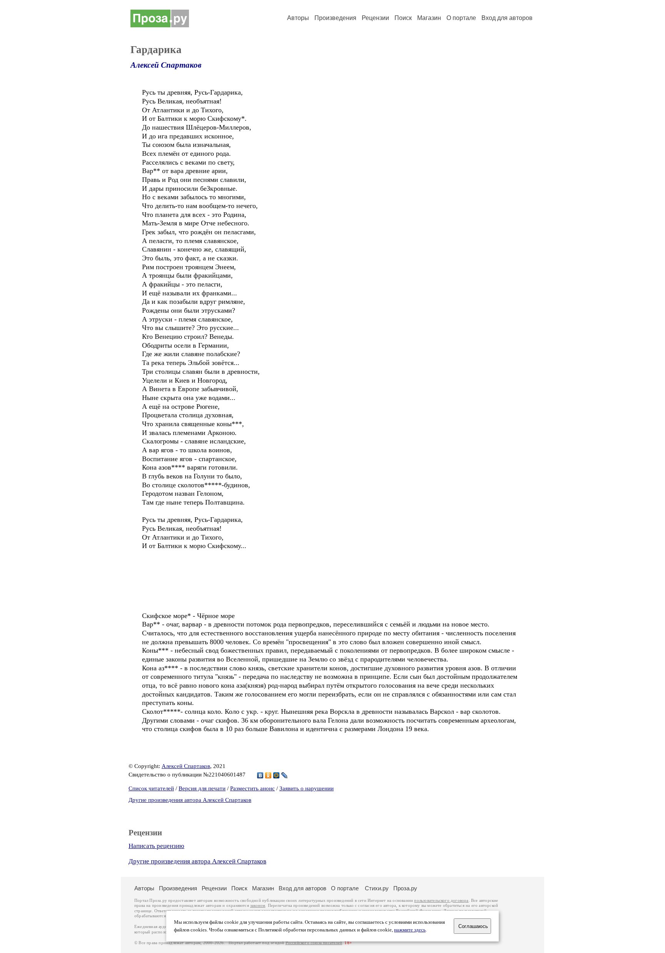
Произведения (335, 18)
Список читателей (151, 788)
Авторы (298, 18)
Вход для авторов (507, 18)
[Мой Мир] (276, 775)
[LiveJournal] (285, 775)
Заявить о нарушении (306, 788)
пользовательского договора (441, 900)
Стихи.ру (377, 888)
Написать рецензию (156, 846)
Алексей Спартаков (165, 65)
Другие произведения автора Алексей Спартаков (190, 800)
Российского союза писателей (314, 943)
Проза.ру (405, 888)
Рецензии (375, 18)
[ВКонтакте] (260, 775)
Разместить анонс (252, 788)
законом (257, 905)
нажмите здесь (410, 930)
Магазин (429, 18)
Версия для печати (202, 788)
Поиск (403, 18)
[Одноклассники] (268, 775)
